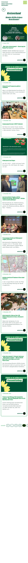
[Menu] (25, 2)
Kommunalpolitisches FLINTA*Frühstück (12, 124)
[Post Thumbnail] (14, 32)
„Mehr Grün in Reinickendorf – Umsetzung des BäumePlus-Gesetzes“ (13, 47)
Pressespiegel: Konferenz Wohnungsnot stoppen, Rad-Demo (12, 238)
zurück (3, 425)
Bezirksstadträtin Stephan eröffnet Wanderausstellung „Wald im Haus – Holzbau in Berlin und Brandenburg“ (13, 198)
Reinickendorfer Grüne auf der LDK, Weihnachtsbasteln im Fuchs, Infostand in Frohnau (12, 317)
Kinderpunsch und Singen (8, 160)
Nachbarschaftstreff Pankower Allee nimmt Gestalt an (13, 278)
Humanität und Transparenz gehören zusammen (11, 86)
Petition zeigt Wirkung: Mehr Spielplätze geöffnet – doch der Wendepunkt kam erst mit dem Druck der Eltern (13, 398)
